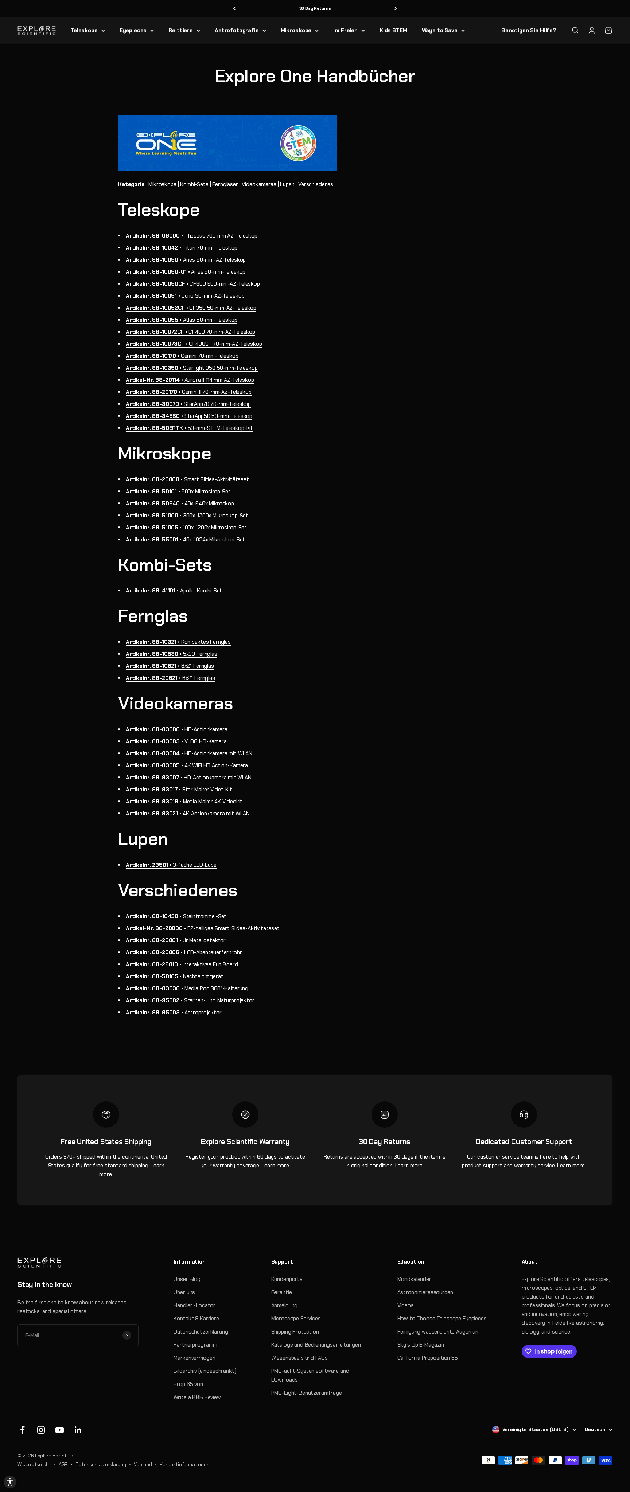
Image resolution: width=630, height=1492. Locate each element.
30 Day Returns (315, 8)
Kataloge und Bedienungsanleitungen (316, 1344)
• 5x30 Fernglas (171, 654)
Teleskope (84, 30)
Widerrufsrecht (34, 1464)
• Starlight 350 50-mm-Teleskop (192, 368)
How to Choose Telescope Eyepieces (442, 1318)
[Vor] (395, 8)
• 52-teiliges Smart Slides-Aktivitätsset (203, 928)
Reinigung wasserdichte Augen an (437, 1331)
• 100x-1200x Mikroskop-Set (186, 527)
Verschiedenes (315, 184)
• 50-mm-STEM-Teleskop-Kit (189, 428)
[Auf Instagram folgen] (41, 1430)
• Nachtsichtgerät (174, 976)
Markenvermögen (194, 1358)
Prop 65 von (188, 1384)
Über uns (184, 1292)
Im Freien (345, 30)
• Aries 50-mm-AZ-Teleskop (186, 259)
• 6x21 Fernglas (170, 666)
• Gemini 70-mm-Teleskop (182, 356)
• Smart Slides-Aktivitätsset (187, 479)
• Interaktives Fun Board (182, 964)
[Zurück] (234, 8)
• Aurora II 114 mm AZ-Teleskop (190, 380)
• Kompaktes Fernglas (178, 642)
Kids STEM (393, 30)
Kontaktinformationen (185, 1464)
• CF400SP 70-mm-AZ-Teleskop (194, 344)
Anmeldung (284, 1305)
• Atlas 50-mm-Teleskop (181, 320)
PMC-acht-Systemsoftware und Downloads (310, 1375)
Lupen (287, 184)
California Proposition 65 (427, 1358)
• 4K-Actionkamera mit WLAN (188, 813)
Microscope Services (296, 1318)
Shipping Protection (295, 1331)
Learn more (275, 1165)
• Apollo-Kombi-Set (174, 590)
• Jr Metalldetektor (176, 940)
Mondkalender (414, 1279)
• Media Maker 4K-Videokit (184, 801)
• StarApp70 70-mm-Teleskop (188, 404)
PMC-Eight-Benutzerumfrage (306, 1393)
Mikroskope (296, 30)
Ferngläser (225, 184)
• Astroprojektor (174, 1012)
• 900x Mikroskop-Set (178, 491)
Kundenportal (287, 1279)
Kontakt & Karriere (196, 1318)
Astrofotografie (237, 30)
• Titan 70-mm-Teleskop (181, 247)
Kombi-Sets (194, 184)
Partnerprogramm (195, 1344)
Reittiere (180, 30)
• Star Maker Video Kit (179, 789)
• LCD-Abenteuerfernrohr (184, 952)
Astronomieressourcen (425, 1292)
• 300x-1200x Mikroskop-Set (187, 515)
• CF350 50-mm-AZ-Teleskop (191, 308)
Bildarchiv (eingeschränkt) (205, 1371)
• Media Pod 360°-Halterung (187, 988)
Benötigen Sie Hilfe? (528, 30)
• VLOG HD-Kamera (176, 741)
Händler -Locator (194, 1305)
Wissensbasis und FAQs (299, 1358)
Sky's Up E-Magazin (420, 1344)
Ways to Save (440, 30)
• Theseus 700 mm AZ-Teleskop (191, 235)
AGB (63, 1464)
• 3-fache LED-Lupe (171, 865)
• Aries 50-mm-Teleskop (185, 271)
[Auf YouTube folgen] (60, 1430)
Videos (405, 1305)
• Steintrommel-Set (176, 916)
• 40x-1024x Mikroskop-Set (185, 539)
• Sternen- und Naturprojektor (190, 1000)
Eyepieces (133, 30)
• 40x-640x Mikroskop (180, 503)
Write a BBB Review (197, 1397)
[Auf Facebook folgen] (22, 1430)
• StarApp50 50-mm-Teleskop (189, 416)
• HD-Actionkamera (176, 729)
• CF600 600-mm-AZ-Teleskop (193, 283)
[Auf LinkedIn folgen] (78, 1430)
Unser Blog (187, 1279)
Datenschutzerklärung (201, 1331)
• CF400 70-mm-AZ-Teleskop (190, 332)
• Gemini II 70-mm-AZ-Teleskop (189, 392)
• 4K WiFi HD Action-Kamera (187, 765)
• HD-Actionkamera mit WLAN (189, 753)
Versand (143, 1464)
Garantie (281, 1292)
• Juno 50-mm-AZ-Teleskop (185, 295)
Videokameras (259, 184)
